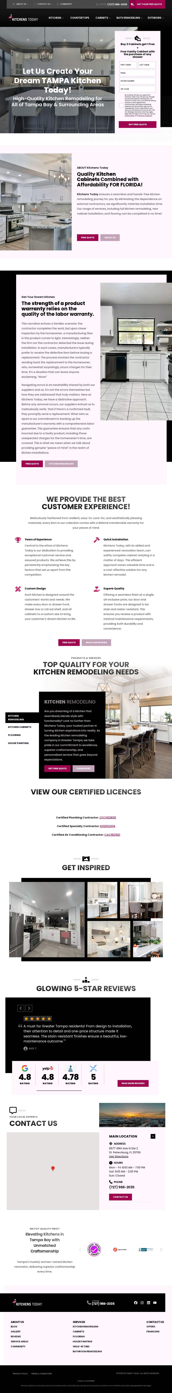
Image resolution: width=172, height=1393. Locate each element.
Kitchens (55, 18)
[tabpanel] (105, 722)
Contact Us (43, 4)
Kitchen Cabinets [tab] (19, 727)
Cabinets (102, 18)
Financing (153, 1331)
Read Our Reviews (96, 642)
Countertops (79, 18)
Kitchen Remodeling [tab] (16, 717)
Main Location (123, 1136)
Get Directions (118, 1156)
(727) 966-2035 (121, 1187)
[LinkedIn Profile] (148, 1302)
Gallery (16, 1331)
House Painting (82, 1341)
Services (79, 1322)
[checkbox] (121, 105)
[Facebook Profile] (135, 1302)
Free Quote (87, 237)
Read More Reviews (133, 1083)
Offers (150, 1326)
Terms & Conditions (41, 1373)
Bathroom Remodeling (87, 1351)
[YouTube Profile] (155, 1302)
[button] (53, 1168)
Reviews (16, 1336)
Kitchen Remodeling (61, 463)
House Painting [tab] (18, 743)
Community (66, 4)
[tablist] (22, 730)
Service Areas (19, 1341)
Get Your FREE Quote (149, 4)
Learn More (83, 768)
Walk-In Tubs (81, 1346)
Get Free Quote (57, 768)
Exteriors (154, 18)
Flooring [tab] (14, 735)
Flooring (79, 1336)
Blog (14, 1326)
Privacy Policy (20, 1373)
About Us (21, 4)
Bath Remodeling (128, 18)
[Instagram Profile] (142, 1302)
